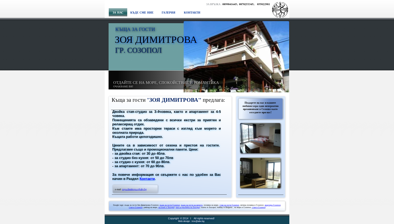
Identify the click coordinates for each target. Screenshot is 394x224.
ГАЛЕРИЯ (168, 12)
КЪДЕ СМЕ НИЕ (141, 12)
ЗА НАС (118, 12)
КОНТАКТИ (192, 12)
